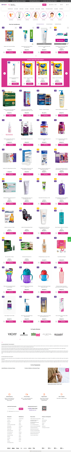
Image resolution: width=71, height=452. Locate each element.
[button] (4, 16)
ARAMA (44, 4)
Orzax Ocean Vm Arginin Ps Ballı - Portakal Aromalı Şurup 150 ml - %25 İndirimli (27, 110)
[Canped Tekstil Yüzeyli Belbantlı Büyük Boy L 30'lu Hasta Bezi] (53, 84)
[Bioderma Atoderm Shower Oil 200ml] (56, 115)
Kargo (43, 418)
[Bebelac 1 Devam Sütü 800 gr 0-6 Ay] (10, 84)
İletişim (43, 424)
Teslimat (43, 423)
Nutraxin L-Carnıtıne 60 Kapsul (44, 109)
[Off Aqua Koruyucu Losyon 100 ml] (39, 263)
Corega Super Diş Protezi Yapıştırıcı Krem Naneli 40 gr (44, 47)
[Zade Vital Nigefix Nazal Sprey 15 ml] (21, 145)
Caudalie (20, 433)
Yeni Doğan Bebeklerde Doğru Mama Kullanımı (34, 422)
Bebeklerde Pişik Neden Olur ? (34, 433)
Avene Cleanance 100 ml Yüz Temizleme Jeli (61, 228)
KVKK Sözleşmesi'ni (11, 411)
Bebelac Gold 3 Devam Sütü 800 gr (26, 46)
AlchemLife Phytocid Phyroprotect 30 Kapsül (9, 198)
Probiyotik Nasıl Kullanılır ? (34, 427)
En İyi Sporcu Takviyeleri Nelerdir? (35, 430)
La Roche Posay (21, 418)
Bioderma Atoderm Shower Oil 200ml (61, 109)
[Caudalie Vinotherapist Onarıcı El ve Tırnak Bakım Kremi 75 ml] (21, 204)
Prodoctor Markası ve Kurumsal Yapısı (32, 368)
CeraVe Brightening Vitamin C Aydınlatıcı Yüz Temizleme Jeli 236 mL (61, 198)
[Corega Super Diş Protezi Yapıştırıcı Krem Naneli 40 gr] (39, 52)
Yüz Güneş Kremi (9, 433)
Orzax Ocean (20, 426)
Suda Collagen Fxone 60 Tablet (9, 315)
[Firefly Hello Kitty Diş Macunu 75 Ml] (39, 204)
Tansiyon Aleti (9, 429)
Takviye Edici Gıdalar (10, 435)
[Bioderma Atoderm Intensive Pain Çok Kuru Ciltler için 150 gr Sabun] (21, 174)
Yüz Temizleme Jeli (10, 432)
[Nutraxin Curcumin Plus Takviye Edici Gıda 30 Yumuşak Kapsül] (4, 115)
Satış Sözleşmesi (44, 420)
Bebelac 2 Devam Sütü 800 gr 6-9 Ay (28, 78)
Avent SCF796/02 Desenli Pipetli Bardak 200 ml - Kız (27, 287)
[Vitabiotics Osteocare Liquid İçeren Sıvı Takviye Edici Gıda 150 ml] (39, 174)
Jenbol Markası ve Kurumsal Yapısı (8, 368)
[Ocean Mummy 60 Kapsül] (56, 263)
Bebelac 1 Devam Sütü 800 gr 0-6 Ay (13, 78)
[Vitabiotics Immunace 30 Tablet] (4, 233)
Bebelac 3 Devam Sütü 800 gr (42, 77)
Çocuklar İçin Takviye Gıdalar (11, 424)
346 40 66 (32, 408)
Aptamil (20, 436)
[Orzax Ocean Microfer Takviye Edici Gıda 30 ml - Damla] (4, 52)
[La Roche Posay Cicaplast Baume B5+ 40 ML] (56, 52)
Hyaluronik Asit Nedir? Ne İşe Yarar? (55, 384)
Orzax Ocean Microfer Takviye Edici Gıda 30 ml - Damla (9, 47)
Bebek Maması (9, 418)
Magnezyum (9, 421)
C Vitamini (8, 420)
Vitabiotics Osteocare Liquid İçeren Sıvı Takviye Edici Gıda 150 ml (44, 169)
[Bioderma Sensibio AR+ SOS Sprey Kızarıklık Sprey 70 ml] (4, 145)
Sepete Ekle (11, 52)
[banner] (12, 334)
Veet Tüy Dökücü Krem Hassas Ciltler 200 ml (62, 316)
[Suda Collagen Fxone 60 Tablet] (4, 321)
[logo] (4, 4)
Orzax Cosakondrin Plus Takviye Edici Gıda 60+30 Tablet (61, 139)
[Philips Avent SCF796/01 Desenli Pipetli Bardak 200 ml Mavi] (39, 292)
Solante (20, 421)
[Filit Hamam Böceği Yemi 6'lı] (21, 263)
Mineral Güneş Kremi (10, 430)
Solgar (20, 423)
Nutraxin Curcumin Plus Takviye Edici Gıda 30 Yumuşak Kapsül (9, 110)
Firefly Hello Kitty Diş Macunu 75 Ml (44, 197)
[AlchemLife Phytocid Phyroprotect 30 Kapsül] (4, 204)
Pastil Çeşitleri (9, 426)
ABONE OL (21, 408)
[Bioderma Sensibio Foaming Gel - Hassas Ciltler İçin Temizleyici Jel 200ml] (56, 292)
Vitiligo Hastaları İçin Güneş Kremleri (35, 418)
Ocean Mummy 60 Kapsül (62, 256)
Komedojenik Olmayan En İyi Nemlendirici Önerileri (34, 420)
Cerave (20, 435)
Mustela (20, 439)
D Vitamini (8, 423)
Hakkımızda (43, 426)
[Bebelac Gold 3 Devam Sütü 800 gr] (21, 52)
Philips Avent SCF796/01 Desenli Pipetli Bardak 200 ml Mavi (44, 287)
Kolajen (8, 439)
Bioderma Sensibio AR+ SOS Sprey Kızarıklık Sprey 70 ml (9, 139)
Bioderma (20, 432)
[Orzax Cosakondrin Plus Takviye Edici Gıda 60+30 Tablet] (56, 145)
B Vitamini (8, 436)
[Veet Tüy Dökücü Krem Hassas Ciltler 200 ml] (56, 321)
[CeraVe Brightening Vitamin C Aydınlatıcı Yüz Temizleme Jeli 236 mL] (56, 204)
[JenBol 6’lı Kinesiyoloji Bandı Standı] (21, 233)
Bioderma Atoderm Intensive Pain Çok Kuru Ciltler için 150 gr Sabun (27, 169)
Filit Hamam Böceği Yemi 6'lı (26, 256)
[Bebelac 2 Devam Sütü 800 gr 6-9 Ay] (24, 84)
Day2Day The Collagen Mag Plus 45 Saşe (9, 168)
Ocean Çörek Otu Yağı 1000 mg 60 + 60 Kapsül (44, 139)
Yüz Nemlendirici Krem (10, 442)
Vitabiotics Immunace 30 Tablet (9, 227)
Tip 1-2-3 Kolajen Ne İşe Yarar (34, 424)
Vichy (19, 430)
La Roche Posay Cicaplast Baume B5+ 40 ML (61, 47)
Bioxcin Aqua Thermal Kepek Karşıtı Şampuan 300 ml (26, 316)
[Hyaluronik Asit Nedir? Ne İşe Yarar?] (59, 375)
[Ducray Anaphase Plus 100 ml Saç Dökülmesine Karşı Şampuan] (39, 233)
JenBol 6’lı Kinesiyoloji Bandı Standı (26, 227)
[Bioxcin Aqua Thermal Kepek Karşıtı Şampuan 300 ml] (21, 321)
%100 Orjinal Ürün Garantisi (45, 427)
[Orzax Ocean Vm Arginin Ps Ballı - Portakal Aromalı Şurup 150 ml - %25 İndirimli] (21, 115)
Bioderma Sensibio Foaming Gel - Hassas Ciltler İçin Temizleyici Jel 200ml (61, 287)
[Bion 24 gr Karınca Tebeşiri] (4, 263)
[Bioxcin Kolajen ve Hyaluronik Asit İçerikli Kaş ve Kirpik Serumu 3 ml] (39, 321)
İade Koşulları (44, 421)
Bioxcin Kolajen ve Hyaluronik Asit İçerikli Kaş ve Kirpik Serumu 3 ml (44, 316)
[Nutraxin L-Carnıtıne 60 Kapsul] (39, 115)
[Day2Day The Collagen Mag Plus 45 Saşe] (4, 174)
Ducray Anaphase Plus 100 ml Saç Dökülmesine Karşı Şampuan (44, 228)
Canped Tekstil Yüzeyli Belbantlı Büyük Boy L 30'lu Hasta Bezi (57, 78)
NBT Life (20, 429)
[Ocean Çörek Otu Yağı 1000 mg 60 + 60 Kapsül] (39, 145)
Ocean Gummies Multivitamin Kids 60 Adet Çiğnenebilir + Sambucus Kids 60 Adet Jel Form (62, 169)
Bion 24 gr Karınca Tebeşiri (9, 256)
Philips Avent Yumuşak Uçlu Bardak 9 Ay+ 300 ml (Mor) (9, 287)
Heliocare (20, 420)
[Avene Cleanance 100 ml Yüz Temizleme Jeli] (56, 233)
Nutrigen (20, 427)
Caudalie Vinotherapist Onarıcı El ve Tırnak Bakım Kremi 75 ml (26, 198)
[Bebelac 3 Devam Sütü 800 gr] (39, 84)
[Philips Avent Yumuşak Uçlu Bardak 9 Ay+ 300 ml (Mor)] (4, 292)
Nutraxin (20, 424)
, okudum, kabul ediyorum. (14, 411)
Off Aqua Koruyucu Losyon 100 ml (44, 256)
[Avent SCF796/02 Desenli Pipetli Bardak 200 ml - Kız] (21, 292)
